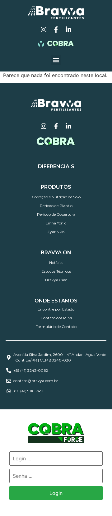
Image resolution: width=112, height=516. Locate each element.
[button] (56, 60)
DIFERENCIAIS (56, 166)
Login (56, 493)
